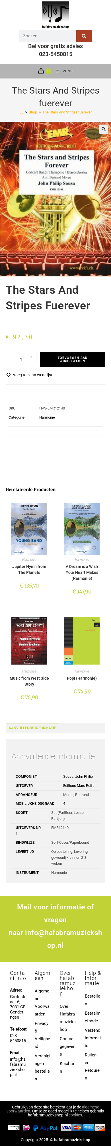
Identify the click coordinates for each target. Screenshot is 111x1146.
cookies (75, 1115)
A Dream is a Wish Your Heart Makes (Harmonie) (82, 572)
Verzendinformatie (93, 1038)
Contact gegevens (67, 1046)
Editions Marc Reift (78, 785)
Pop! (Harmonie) (82, 678)
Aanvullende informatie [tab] (32, 728)
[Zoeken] (84, 36)
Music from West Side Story (29, 681)
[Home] (21, 112)
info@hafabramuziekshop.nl (18, 1067)
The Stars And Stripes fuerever (67, 112)
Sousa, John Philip (78, 776)
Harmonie (47, 417)
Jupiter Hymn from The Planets (29, 569)
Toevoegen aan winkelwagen (73, 359)
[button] (103, 129)
